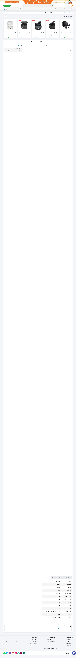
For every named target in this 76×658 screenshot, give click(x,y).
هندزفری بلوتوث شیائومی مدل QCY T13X (66, 33)
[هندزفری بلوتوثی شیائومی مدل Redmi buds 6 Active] (10, 25)
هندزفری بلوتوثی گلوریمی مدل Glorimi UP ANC (24, 33)
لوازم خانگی (56, 9)
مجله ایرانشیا (69, 645)
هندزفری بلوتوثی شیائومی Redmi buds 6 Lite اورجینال (52, 33)
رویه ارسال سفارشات (50, 639)
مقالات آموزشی (68, 643)
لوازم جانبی (34, 9)
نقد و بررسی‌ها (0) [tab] (55, 577)
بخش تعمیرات (27, 9)
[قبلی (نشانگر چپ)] (75, 657)
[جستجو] (23, 5)
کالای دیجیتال (69, 9)
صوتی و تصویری (42, 9)
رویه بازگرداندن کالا (67, 641)
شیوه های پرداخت (50, 641)
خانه (71, 13)
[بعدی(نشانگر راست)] (74, 657)
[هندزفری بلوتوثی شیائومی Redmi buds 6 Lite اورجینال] (52, 25)
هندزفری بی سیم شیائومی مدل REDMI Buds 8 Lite (38, 33)
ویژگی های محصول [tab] (66, 577)
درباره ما (34, 641)
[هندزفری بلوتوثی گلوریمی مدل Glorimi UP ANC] (24, 25)
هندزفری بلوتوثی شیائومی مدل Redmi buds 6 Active (10, 33)
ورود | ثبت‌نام (6, 5)
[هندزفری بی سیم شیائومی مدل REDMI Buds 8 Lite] (38, 25)
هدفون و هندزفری (62, 13)
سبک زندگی (49, 9)
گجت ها (63, 9)
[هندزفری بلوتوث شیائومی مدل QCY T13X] (66, 25)
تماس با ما (34, 639)
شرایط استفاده (68, 639)
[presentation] (5, 16)
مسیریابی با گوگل (33, 643)
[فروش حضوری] (38, 2)
